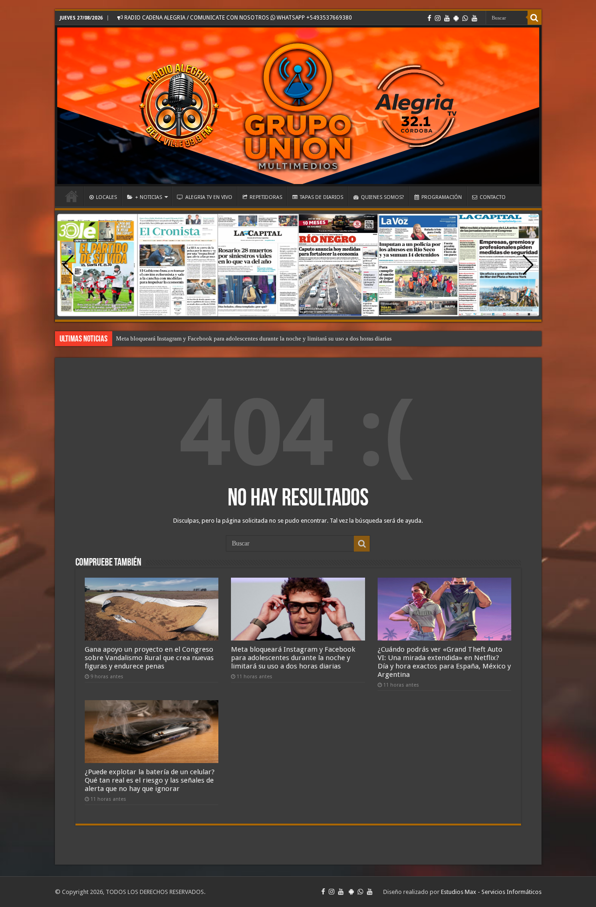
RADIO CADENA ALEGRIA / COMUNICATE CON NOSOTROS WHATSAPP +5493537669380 (237, 17)
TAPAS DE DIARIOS (321, 197)
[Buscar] (535, 18)
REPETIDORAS (266, 197)
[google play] (456, 18)
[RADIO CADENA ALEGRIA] (298, 105)
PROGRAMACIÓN (441, 197)
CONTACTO (493, 197)
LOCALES (106, 197)
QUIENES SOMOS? (382, 197)
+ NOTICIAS (148, 197)
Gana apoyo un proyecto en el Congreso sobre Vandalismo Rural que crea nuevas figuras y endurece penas (149, 657)
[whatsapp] (465, 18)
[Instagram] (437, 18)
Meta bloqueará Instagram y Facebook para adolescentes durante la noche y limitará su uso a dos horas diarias (254, 338)
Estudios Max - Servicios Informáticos (491, 891)
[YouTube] (447, 18)
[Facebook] (429, 18)
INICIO (72, 196)
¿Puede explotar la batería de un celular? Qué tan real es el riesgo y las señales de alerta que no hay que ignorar (150, 780)
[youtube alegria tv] (474, 18)
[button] (528, 265)
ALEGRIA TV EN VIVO (208, 197)
